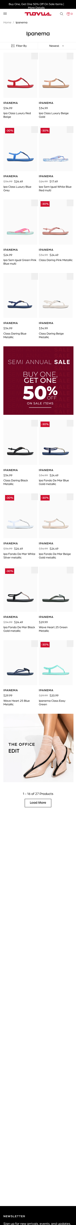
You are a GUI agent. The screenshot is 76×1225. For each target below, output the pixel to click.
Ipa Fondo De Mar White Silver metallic (19, 555)
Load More (38, 803)
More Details (36, 7)
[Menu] (5, 14)
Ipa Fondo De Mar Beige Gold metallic (55, 555)
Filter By (21, 45)
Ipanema (21, 22)
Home (7, 22)
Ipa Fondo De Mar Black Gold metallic (19, 628)
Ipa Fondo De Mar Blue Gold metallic (54, 482)
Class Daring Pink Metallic (56, 260)
